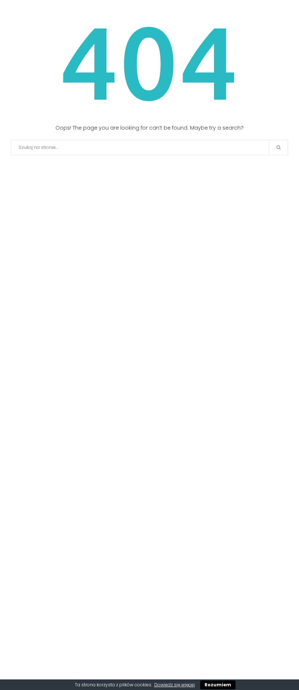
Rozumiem (218, 685)
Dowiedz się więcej (174, 685)
